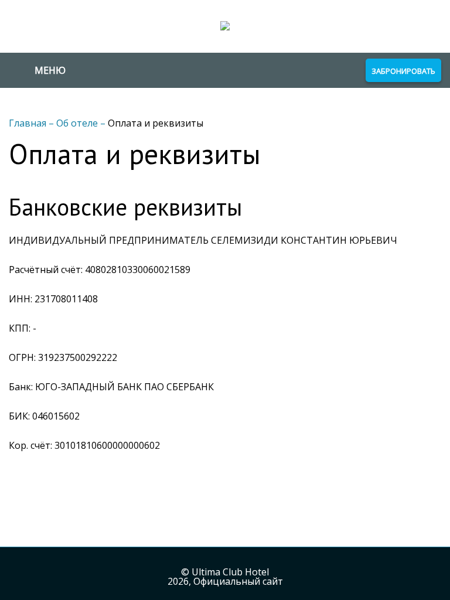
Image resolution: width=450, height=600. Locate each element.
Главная (29, 123)
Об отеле (78, 123)
